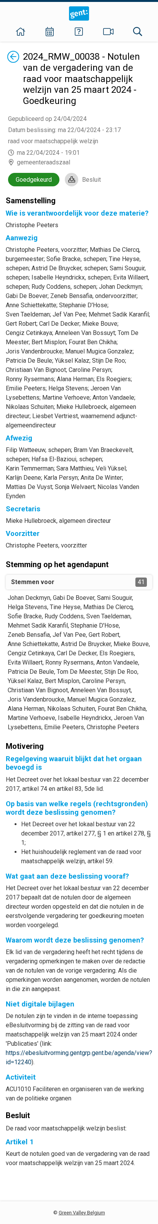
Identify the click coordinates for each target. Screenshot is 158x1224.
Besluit (91, 179)
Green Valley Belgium (82, 1213)
